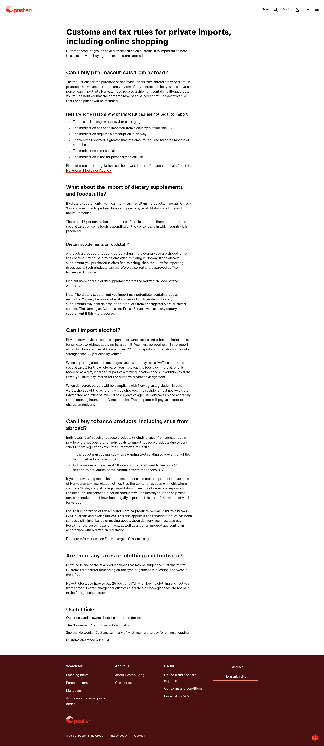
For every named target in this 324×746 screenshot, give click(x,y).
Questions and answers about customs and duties (103, 618)
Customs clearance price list (87, 640)
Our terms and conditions (183, 688)
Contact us (123, 683)
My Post (288, 9)
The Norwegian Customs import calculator (97, 625)
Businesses (235, 667)
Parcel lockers (77, 683)
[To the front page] (18, 9)
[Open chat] (315, 738)
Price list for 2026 (177, 696)
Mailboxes (74, 690)
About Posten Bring (129, 675)
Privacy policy (118, 735)
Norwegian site (235, 677)
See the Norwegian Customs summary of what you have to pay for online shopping (127, 632)
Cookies (139, 735)
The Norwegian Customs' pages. (129, 539)
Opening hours (77, 675)
